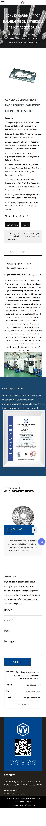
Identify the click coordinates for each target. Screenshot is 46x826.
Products (20, 34)
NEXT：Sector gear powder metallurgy (32, 235)
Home (10, 34)
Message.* (9, 641)
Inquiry (26, 225)
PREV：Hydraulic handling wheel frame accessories (13, 236)
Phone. (7, 631)
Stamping (32, 34)
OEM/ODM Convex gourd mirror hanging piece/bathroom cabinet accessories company (23, 291)
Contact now (12, 225)
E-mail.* (8, 620)
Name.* (8, 610)
